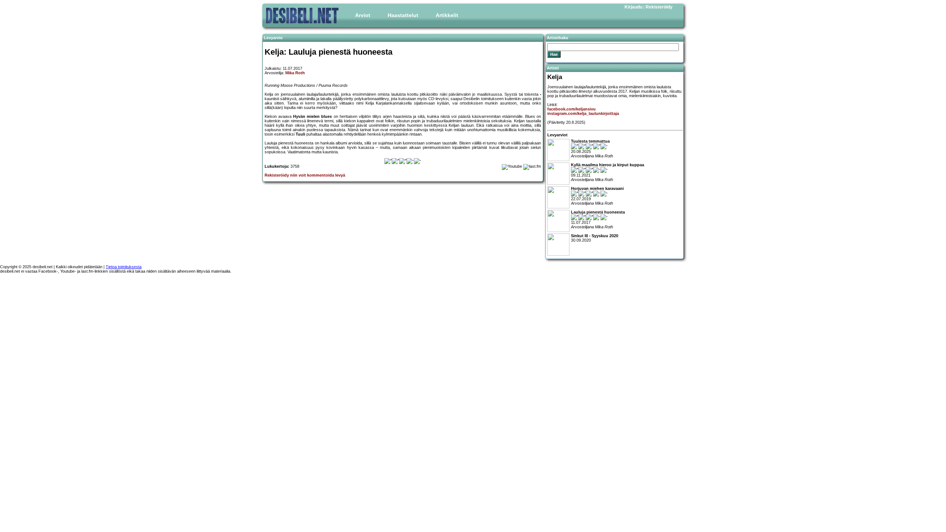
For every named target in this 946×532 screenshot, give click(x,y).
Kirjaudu (633, 7)
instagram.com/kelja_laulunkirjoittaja (583, 113)
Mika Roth (295, 73)
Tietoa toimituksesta (124, 267)
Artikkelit (447, 15)
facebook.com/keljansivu (571, 109)
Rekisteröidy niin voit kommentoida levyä (305, 175)
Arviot (362, 15)
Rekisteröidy (659, 7)
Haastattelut (403, 15)
